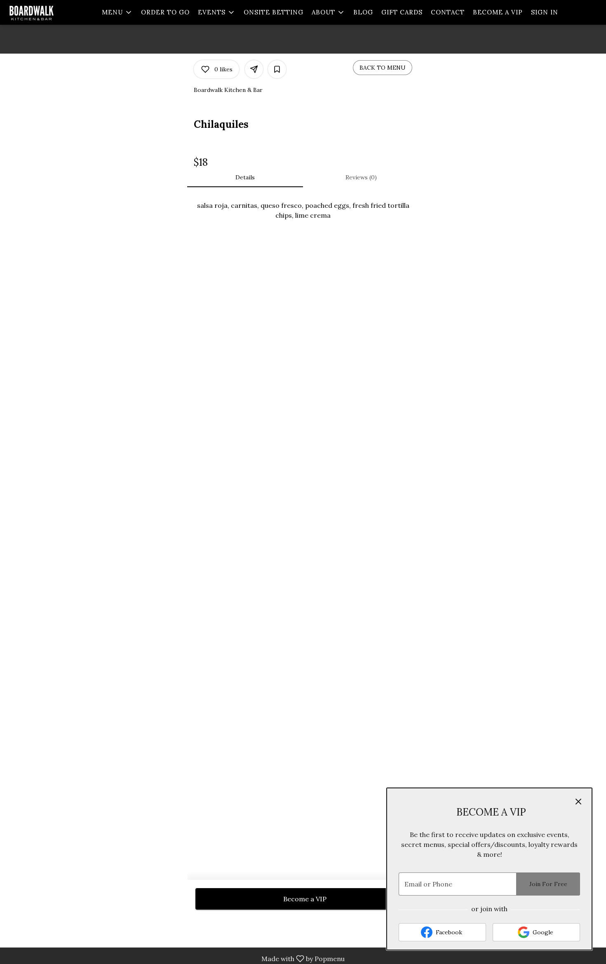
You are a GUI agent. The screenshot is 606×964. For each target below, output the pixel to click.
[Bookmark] (277, 69)
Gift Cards (402, 12)
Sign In (544, 12)
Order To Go (165, 12)
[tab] (245, 177)
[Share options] (254, 69)
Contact (448, 12)
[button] (117, 12)
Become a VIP (498, 12)
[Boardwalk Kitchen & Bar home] (44, 12)
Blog (363, 12)
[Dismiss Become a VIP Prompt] (578, 801)
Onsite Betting (273, 12)
